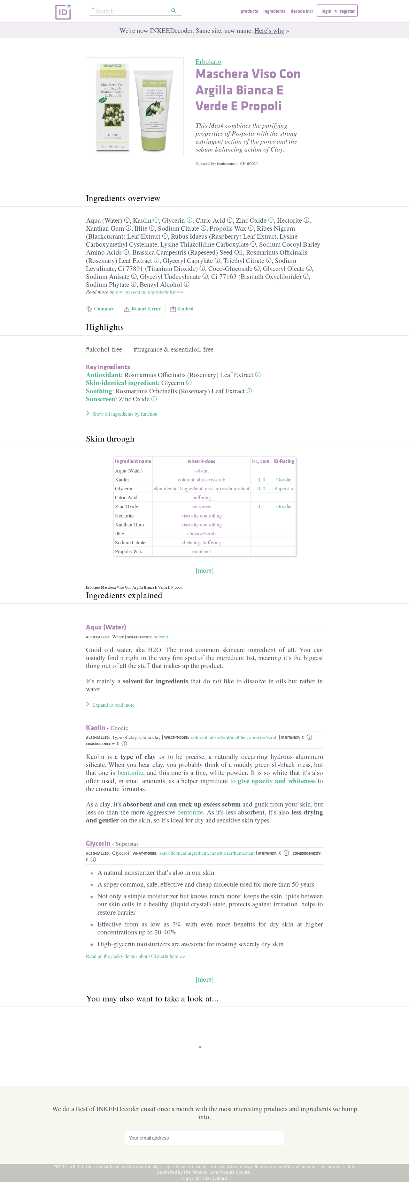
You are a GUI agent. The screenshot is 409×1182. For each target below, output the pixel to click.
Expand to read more (113, 704)
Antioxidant (103, 374)
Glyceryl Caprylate (188, 260)
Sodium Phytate (107, 284)
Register (347, 11)
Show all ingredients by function (125, 413)
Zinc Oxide (251, 220)
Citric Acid (210, 220)
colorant (186, 479)
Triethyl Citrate (243, 260)
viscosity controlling (201, 515)
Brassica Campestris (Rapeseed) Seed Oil (187, 252)
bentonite (130, 772)
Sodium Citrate (178, 228)
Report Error (146, 308)
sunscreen (202, 506)
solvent (202, 470)
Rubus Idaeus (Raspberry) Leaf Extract (223, 236)
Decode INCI (302, 11)
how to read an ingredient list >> (150, 291)
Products (249, 11)
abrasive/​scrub (211, 479)
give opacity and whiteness (277, 780)
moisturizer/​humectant (227, 488)
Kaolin (142, 220)
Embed (186, 308)
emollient (201, 551)
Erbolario (208, 61)
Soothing (99, 391)
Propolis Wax (228, 228)
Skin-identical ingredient (122, 382)
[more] (205, 570)
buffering (201, 497)
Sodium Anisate (107, 276)
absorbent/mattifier (228, 737)
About (221, 1178)
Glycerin (173, 220)
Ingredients (274, 11)
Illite (141, 228)
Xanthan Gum (105, 228)
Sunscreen (100, 399)
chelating (191, 542)
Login (326, 11)
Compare (104, 308)
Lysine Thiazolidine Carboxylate (204, 244)
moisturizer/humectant (232, 853)
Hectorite (289, 220)
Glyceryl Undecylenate (170, 276)
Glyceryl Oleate (284, 268)
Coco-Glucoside (230, 268)
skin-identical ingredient (178, 488)
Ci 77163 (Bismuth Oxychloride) (256, 276)
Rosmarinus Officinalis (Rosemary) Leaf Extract (188, 374)
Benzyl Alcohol (161, 284)
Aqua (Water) (104, 220)
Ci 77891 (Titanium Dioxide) (158, 268)
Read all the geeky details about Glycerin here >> (135, 956)
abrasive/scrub (263, 737)
